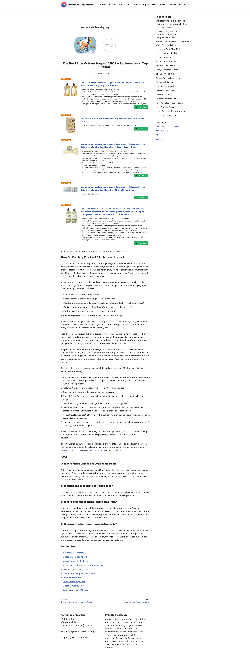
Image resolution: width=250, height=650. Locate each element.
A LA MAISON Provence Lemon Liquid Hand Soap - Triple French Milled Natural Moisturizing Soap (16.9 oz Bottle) (112, 84)
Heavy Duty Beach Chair (167, 53)
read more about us (96, 450)
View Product (142, 107)
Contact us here (68, 450)
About (158, 135)
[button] (165, 4)
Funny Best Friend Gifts (166, 90)
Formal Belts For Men (165, 82)
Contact (173, 4)
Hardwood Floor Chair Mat (168, 49)
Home (103, 4)
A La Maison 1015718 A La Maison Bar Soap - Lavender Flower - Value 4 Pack (112, 120)
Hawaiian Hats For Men (166, 98)
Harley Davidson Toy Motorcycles (171, 111)
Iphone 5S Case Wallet (166, 74)
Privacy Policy (162, 130)
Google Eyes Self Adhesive (168, 78)
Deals (128, 4)
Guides (137, 4)
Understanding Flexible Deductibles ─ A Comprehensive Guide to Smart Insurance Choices (172, 24)
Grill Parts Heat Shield (165, 86)
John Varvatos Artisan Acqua (169, 103)
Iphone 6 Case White (165, 65)
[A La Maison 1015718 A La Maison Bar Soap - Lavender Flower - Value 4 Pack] (71, 125)
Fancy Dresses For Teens (167, 69)
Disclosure (184, 4)
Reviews (112, 4)
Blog (121, 4)
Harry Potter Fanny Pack (166, 115)
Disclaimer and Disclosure (167, 126)
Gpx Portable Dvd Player (167, 61)
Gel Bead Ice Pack (164, 94)
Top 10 (146, 4)
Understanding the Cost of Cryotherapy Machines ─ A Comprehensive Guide (168, 34)
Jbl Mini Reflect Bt (163, 57)
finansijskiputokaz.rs (81, 637)
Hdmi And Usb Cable (165, 107)
